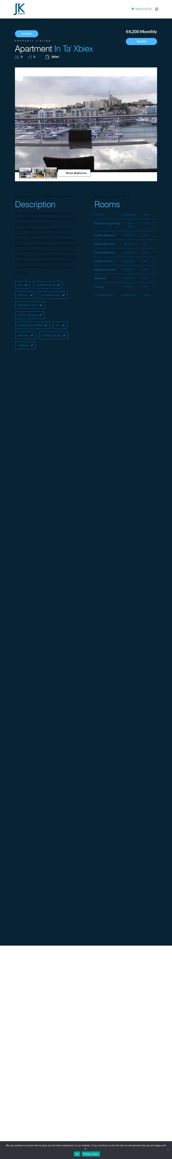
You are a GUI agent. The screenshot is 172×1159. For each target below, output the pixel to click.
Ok (77, 1154)
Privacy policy (90, 1154)
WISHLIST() (143, 9)
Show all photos (76, 173)
